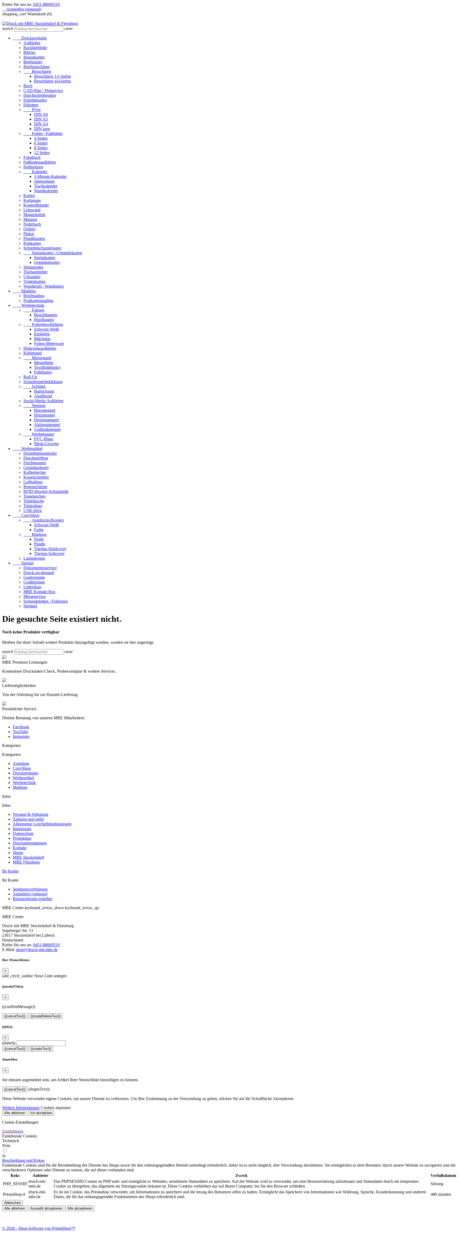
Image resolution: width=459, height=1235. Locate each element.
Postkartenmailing (38, 300)
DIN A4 (41, 124)
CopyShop (26, 515)
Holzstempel (44, 415)
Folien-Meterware (49, 343)
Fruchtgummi (34, 463)
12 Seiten (42, 152)
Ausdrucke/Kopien (43, 520)
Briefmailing (33, 296)
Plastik (39, 544)
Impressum (22, 828)
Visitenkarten (34, 281)
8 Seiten (41, 148)
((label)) (8, 1043)
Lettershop (32, 587)
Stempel (34, 405)
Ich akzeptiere (41, 1113)
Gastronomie (34, 577)
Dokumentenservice (40, 568)
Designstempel (46, 420)
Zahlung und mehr (28, 819)
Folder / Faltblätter (43, 133)
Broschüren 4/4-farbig (52, 81)
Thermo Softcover (49, 553)
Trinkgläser (32, 505)
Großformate (34, 582)
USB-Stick (32, 510)
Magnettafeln (34, 214)
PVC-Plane (43, 439)
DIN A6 (41, 114)
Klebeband (32, 353)
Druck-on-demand (38, 572)
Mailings (24, 291)
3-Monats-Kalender (50, 176)
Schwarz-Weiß (46, 329)
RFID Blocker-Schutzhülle (46, 491)
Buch (27, 86)
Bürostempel (44, 410)
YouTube (20, 731)
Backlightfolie (35, 47)
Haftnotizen (33, 167)
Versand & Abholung (30, 814)
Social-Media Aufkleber (43, 400)
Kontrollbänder (36, 205)
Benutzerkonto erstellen (32, 898)
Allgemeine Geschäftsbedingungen (42, 824)
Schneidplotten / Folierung (45, 601)
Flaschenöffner (35, 458)
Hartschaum (44, 391)
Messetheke (44, 362)
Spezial (23, 563)
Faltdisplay (43, 372)
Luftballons (32, 482)
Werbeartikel (27, 448)
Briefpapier (32, 62)
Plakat (28, 233)
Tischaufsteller (35, 272)
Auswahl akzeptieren (46, 1208)
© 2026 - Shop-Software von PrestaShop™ (38, 1228)
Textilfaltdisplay (47, 367)
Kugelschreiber (36, 477)
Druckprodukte (30, 38)
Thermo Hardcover (50, 548)
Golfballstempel (47, 429)
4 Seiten (41, 138)
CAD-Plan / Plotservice (43, 90)
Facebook (21, 727)
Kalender (35, 171)
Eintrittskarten (35, 100)
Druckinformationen (30, 843)
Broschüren (37, 71)
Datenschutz (23, 833)
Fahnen (33, 310)
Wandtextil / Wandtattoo (43, 286)
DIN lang (42, 128)
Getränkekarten (47, 262)
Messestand (37, 358)
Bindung (34, 534)
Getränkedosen (36, 467)
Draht (39, 539)
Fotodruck (32, 157)
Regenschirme (35, 486)
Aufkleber (31, 43)
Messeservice (34, 596)
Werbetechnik (28, 305)
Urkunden (31, 276)
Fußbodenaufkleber (39, 162)
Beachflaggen (45, 315)
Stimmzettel (33, 267)
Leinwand (31, 210)
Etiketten (30, 105)
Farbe (39, 529)
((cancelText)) (14, 1016)
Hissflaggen (44, 319)
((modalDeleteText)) (46, 1016)
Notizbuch (32, 224)
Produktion (22, 838)
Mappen (30, 219)
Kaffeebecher (34, 472)
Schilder (34, 386)
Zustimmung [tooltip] (12, 1131)
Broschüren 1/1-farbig (52, 76)
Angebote (21, 763)
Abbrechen (12, 1203)
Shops (18, 852)
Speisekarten (44, 257)
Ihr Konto (10, 871)
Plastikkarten (34, 238)
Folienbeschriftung (43, 324)
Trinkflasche (33, 501)
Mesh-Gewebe (46, 443)
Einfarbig (42, 334)
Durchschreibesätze (39, 95)
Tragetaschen (34, 496)
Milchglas (42, 338)
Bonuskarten (34, 57)
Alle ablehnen (14, 1113)
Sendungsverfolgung (30, 889)
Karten (29, 195)
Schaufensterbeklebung (42, 381)
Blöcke (29, 52)
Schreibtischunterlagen (42, 248)
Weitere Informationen (21, 1107)
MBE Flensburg (26, 862)
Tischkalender (45, 186)
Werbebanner (38, 434)
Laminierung (34, 558)
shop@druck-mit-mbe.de (37, 949)
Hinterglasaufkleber (39, 348)
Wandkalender (46, 191)
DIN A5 (41, 119)
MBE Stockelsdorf (28, 857)
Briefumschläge (36, 66)
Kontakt (19, 848)
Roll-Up (30, 377)
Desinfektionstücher (40, 453)
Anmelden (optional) (30, 894)
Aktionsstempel (47, 424)
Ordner (29, 229)
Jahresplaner (44, 181)
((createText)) (41, 1049)
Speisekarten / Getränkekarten (52, 253)
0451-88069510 (46, 4)
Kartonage (32, 200)
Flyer (32, 109)
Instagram (21, 736)
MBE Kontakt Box (39, 591)
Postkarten (32, 243)
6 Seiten (41, 143)
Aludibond (43, 396)
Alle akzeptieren (79, 1208)
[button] (23, 1160)
